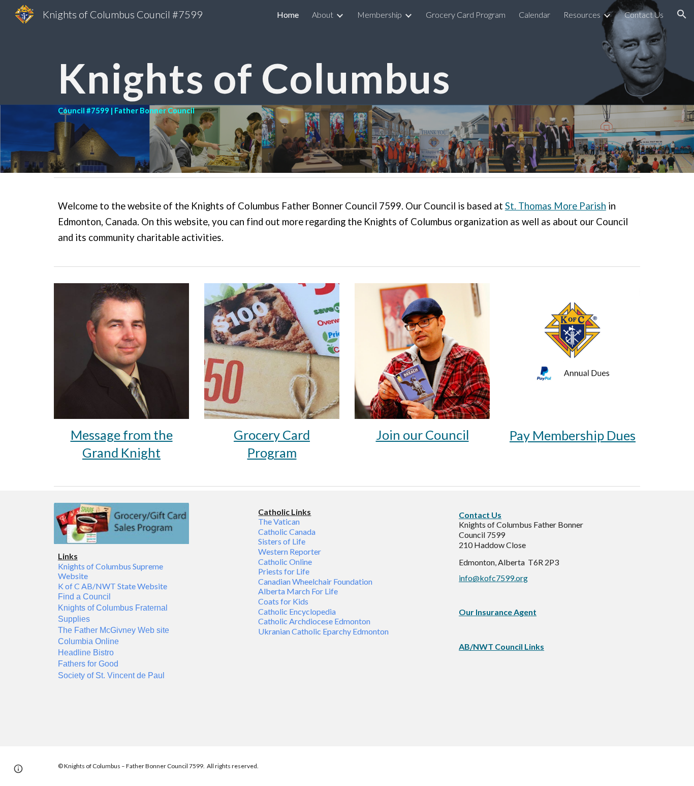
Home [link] (288, 14)
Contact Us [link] (644, 14)
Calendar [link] (534, 14)
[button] (682, 14)
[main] (347, 86)
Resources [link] (582, 14)
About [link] (322, 14)
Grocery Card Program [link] (466, 14)
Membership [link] (379, 14)
